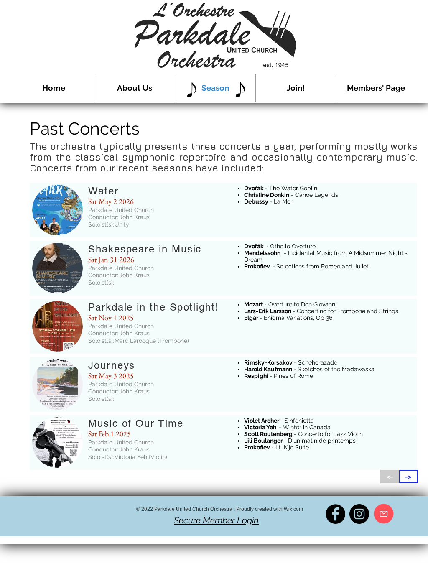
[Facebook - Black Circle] (335, 514)
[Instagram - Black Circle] (359, 514)
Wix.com (293, 509)
